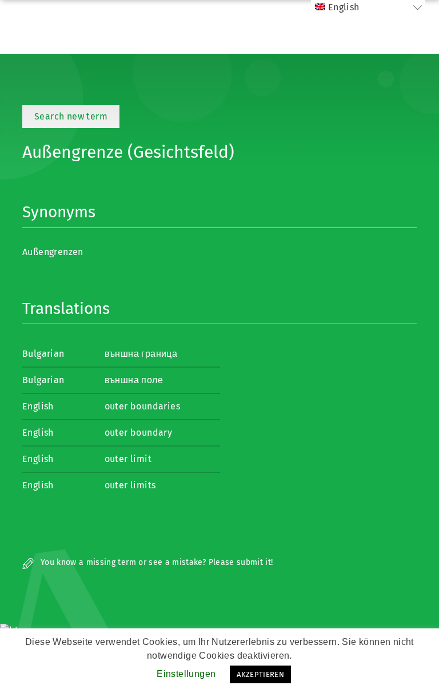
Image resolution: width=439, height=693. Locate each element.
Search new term (70, 116)
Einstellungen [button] (186, 674)
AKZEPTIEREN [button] (260, 674)
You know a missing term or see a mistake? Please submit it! (155, 562)
